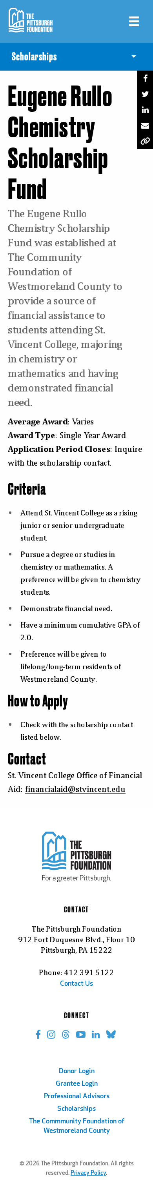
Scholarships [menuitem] (34, 56)
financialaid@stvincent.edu (75, 789)
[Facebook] (145, 78)
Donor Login (77, 1071)
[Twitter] (145, 94)
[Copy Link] (145, 141)
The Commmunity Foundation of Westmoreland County (76, 1126)
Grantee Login (77, 1084)
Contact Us (76, 984)
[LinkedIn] (145, 110)
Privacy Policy (88, 1173)
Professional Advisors (76, 1096)
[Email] (145, 125)
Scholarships (76, 1109)
